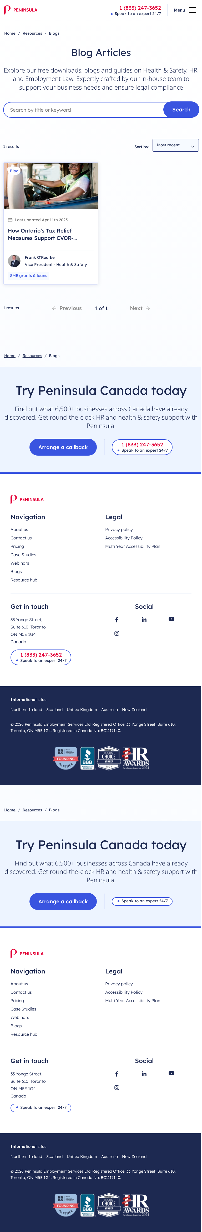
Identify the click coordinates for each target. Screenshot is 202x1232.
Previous (70, 308)
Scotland (54, 709)
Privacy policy (119, 529)
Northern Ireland (26, 709)
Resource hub (24, 580)
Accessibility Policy (124, 537)
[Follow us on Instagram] (117, 633)
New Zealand (134, 709)
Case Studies (23, 554)
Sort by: (141, 146)
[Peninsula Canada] (20, 10)
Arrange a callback (63, 447)
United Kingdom (82, 709)
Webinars (20, 563)
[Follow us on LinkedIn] (144, 619)
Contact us (21, 537)
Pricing (17, 546)
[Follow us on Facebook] (117, 620)
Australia (109, 709)
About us (19, 529)
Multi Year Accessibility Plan (132, 546)
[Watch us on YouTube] (171, 619)
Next (136, 308)
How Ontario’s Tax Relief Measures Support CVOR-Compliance (40, 238)
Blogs (16, 571)
